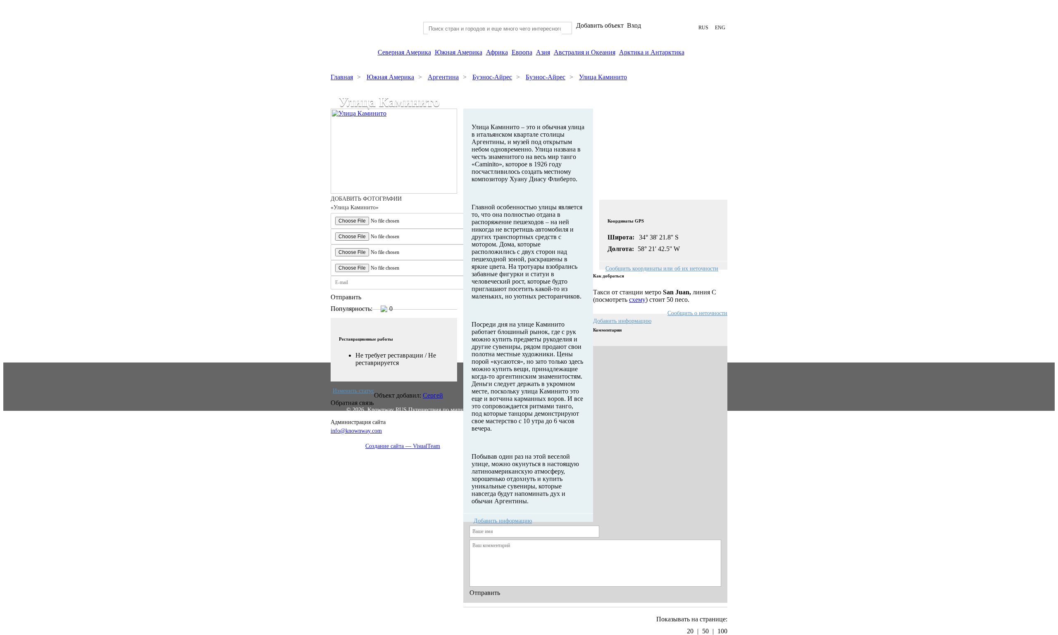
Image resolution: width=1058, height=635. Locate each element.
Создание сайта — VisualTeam (402, 446)
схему (637, 299)
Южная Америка (458, 52)
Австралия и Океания (584, 52)
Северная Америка (404, 52)
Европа (522, 52)
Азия (543, 52)
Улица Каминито (603, 77)
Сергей (433, 395)
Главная (342, 77)
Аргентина (443, 77)
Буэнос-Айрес (492, 77)
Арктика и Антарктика (651, 52)
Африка (497, 52)
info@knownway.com (356, 431)
